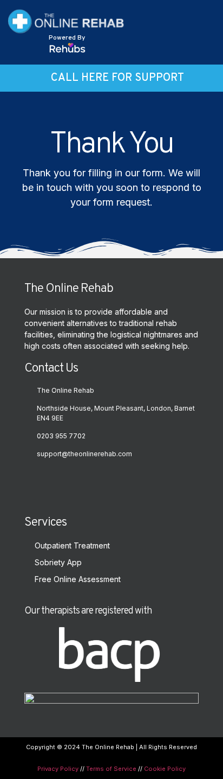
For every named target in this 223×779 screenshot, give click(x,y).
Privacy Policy (57, 768)
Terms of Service (111, 768)
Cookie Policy (165, 768)
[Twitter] (35, 480)
